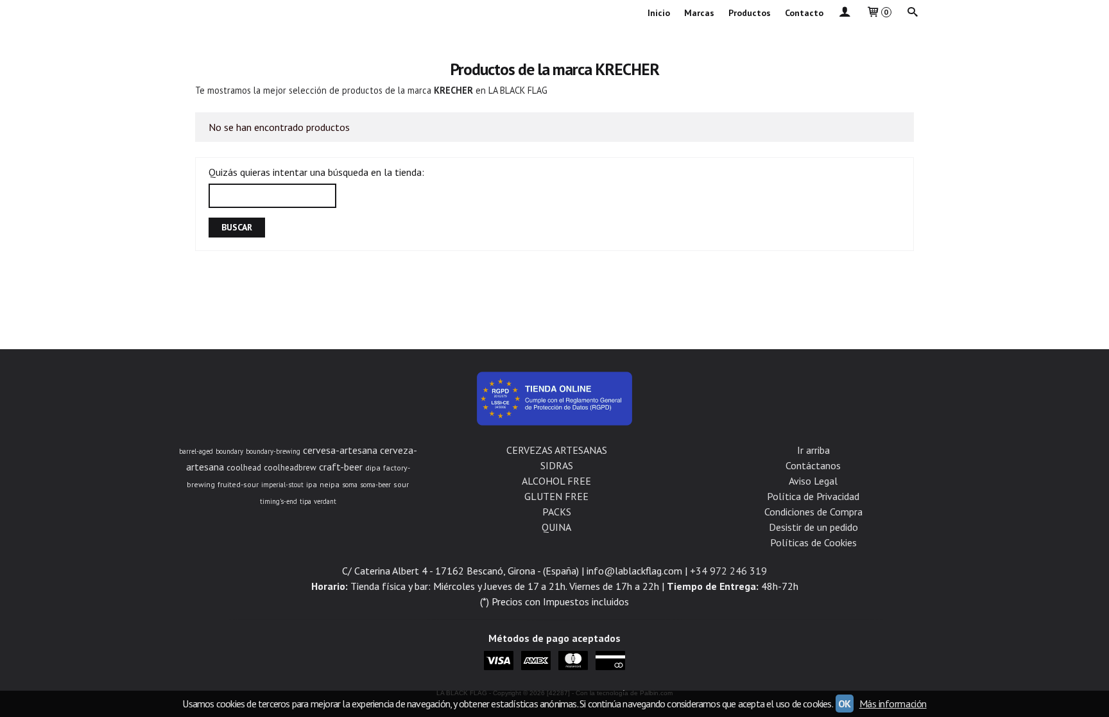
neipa (330, 484)
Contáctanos (813, 465)
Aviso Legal (813, 480)
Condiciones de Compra (813, 511)
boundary (229, 451)
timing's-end (278, 501)
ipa (311, 484)
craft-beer (341, 466)
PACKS (556, 511)
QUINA (556, 527)
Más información (893, 703)
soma (349, 484)
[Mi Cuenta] (844, 13)
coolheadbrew (290, 467)
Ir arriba (813, 450)
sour (401, 484)
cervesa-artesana (340, 450)
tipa (305, 501)
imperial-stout (282, 484)
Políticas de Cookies (813, 542)
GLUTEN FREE (556, 496)
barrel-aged (196, 451)
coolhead (244, 467)
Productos (749, 13)
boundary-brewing (273, 451)
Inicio (659, 13)
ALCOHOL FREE (556, 480)
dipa (373, 467)
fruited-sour (238, 484)
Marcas (699, 13)
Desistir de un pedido (813, 527)
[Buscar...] (912, 13)
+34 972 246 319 (728, 570)
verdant (325, 501)
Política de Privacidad (813, 496)
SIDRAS (556, 465)
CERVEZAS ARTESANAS (556, 450)
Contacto (804, 13)
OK (844, 703)
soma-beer (375, 484)
